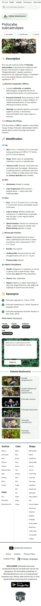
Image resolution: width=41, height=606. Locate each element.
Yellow (17, 504)
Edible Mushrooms (17, 16)
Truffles (31, 539)
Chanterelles (33, 462)
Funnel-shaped (33, 504)
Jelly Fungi (32, 508)
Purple (17, 485)
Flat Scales (5, 455)
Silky (2, 474)
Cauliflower (32, 458)
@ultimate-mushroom (23, 548)
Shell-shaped (33, 523)
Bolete (31, 455)
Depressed (32, 489)
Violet (17, 497)
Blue (16, 455)
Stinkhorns (32, 527)
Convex (31, 470)
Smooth (26, 327)
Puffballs (32, 519)
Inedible (19, 2)
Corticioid (32, 477)
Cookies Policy (9, 559)
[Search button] (4, 7)
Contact (17, 554)
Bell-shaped (32, 451)
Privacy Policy (29, 554)
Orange (17, 474)
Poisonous (27, 2)
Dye (2, 496)
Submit (12, 362)
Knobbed (32, 512)
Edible (11, 2)
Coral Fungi (32, 474)
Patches (4, 462)
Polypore (31, 516)
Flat (30, 500)
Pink (16, 481)
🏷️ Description (8, 34)
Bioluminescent (6, 504)
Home (8, 554)
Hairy (3, 458)
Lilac (16, 470)
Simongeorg (17, 318)
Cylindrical (32, 485)
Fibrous (3, 451)
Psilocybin (7, 333)
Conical (15, 327)
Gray (16, 462)
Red (16, 489)
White (17, 500)
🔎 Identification (23, 34)
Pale (16, 477)
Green (17, 466)
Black (17, 451)
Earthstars (32, 493)
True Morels (33, 535)
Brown (5, 327)
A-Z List (5, 2)
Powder (3, 466)
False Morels (33, 497)
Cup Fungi (32, 481)
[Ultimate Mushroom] (20, 596)
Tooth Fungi (32, 531)
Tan (16, 493)
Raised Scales (6, 470)
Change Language (29, 559)
